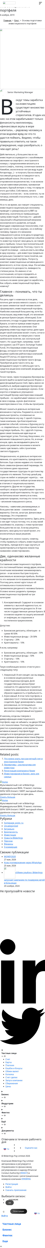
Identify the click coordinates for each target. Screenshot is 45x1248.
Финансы (8, 844)
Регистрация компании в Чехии (19, 770)
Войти (5, 1215)
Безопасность (11, 832)
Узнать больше (7, 797)
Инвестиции (10, 835)
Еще (5, 1241)
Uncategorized (11, 826)
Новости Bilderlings (13, 838)
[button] (7, 1148)
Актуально (9, 829)
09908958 (26, 1179)
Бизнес (7, 1229)
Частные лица (11, 1224)
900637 (24, 1173)
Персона (8, 841)
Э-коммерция (10, 847)
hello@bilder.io (11, 1136)
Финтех (7, 1235)
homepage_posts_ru (13, 822)
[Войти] (3, 1212)
